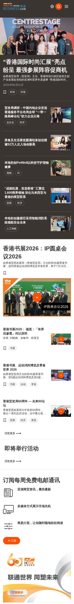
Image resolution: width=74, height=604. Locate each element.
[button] (66, 6)
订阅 (13, 540)
